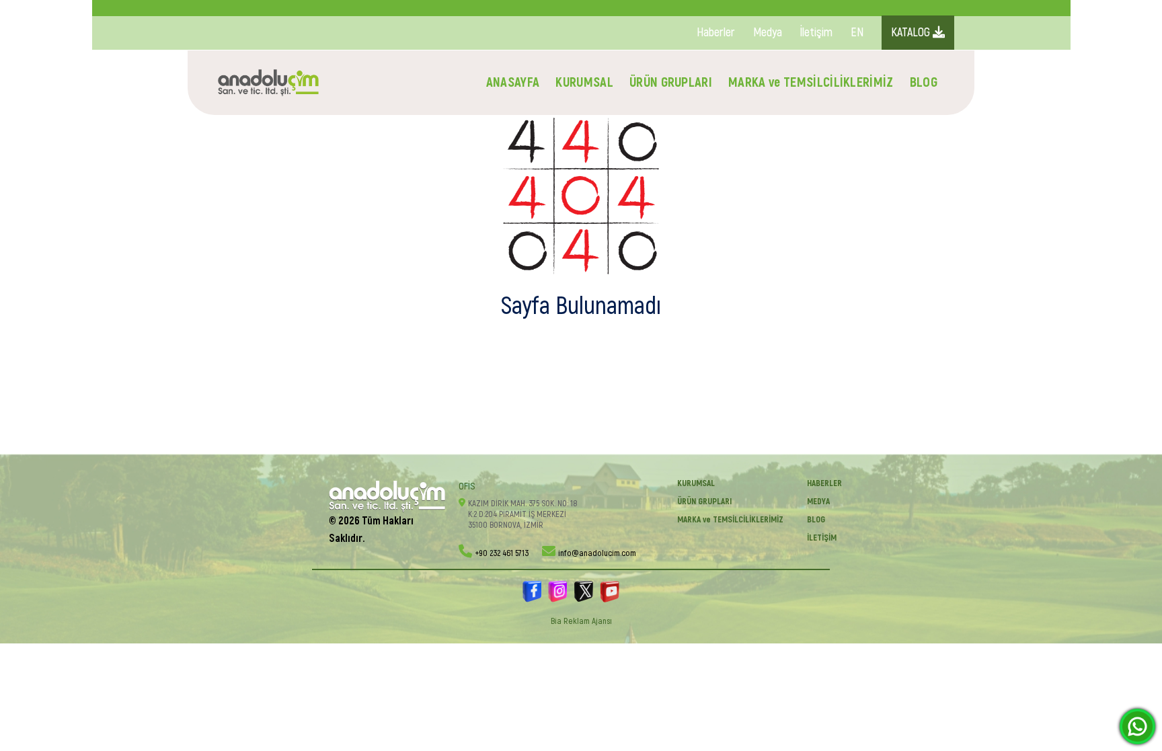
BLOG (923, 82)
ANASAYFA (513, 82)
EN (857, 32)
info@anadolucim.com (597, 553)
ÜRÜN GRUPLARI (670, 82)
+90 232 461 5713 (502, 553)
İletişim (816, 32)
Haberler (716, 32)
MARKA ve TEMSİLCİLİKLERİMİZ (811, 82)
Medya (767, 32)
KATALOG (912, 32)
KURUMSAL (584, 82)
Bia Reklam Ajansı (581, 621)
